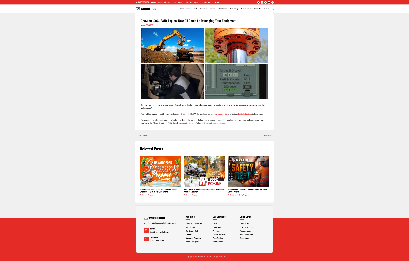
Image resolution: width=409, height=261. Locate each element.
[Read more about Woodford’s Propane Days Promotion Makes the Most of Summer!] (204, 171)
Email (152, 228)
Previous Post (141, 135)
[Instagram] (262, 2)
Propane (151, 195)
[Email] (146, 230)
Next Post (269, 135)
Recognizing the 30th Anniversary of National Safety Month (247, 190)
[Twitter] (265, 2)
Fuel (141, 195)
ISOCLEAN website (245, 114)
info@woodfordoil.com (187, 123)
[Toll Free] (146, 239)
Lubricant (234, 195)
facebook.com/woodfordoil (215, 123)
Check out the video (220, 114)
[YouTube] (272, 2)
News (145, 195)
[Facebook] (258, 2)
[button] (191, 9)
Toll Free (154, 237)
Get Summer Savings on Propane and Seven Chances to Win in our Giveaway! (158, 190)
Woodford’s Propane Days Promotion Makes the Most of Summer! (204, 190)
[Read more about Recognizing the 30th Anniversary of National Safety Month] (248, 171)
